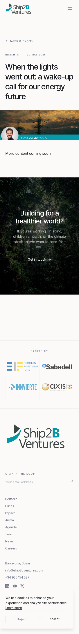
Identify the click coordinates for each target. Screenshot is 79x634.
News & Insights (21, 41)
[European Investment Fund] (22, 366)
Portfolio (11, 499)
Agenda (11, 527)
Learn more (13, 608)
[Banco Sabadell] (57, 366)
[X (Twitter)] (22, 586)
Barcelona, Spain (17, 563)
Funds (9, 506)
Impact (10, 513)
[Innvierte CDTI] (22, 387)
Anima (9, 520)
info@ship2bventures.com (24, 570)
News (9, 541)
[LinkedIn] (7, 586)
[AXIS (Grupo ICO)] (57, 387)
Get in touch (37, 259)
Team (9, 534)
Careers (11, 548)
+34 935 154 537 (17, 577)
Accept (54, 619)
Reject (22, 619)
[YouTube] (15, 586)
